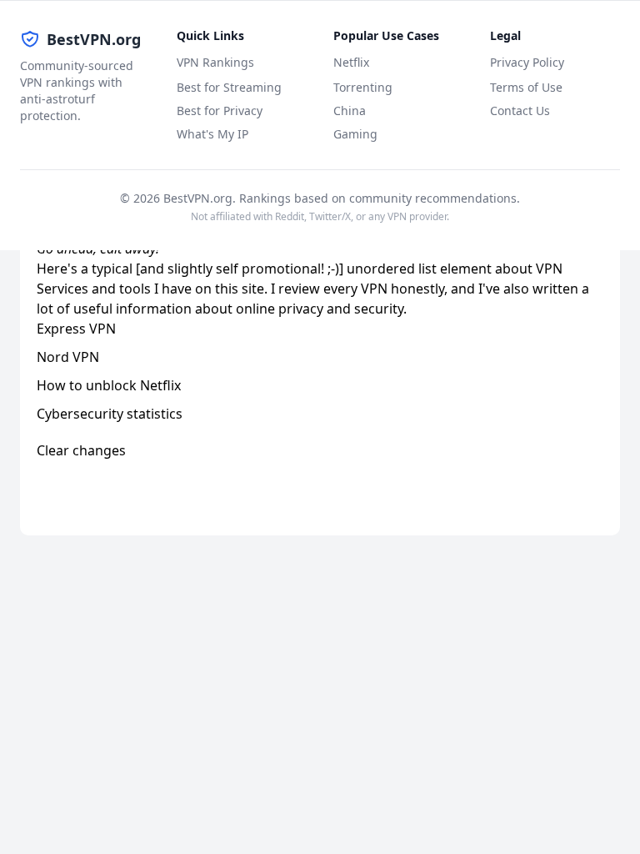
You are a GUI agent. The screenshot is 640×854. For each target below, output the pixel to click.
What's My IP (212, 134)
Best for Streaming (229, 87)
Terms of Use (526, 87)
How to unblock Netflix (109, 385)
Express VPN (76, 328)
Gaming (355, 134)
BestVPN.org (94, 39)
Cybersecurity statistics (109, 413)
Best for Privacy (219, 110)
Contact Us (520, 110)
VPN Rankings (215, 62)
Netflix (351, 62)
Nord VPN (68, 357)
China (349, 110)
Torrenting (362, 87)
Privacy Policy (527, 62)
